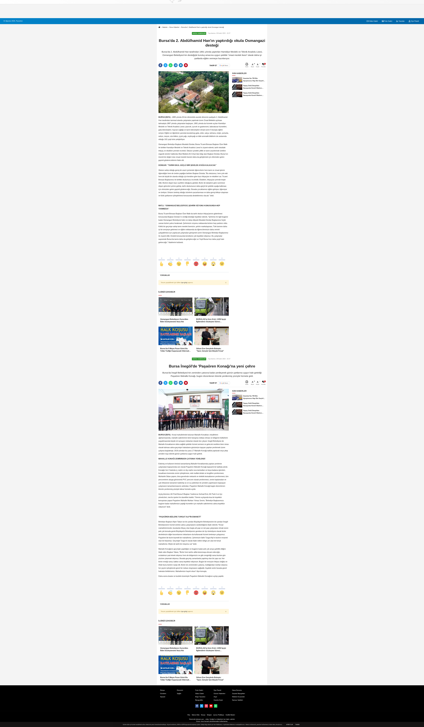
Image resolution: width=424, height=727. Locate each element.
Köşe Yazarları (200, 697)
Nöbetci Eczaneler (238, 697)
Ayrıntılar (289, 724)
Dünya (162, 690)
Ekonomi (180, 690)
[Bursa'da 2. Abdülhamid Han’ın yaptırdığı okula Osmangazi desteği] (193, 92)
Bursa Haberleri (174, 27)
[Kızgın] (196, 260)
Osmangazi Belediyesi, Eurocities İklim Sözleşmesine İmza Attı (174, 320)
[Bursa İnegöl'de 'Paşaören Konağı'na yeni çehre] (193, 409)
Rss (188, 715)
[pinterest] (186, 65)
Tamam (297, 724)
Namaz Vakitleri (237, 700)
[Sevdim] (179, 260)
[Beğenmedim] (187, 260)
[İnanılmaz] (213, 260)
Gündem (163, 693)
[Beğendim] (161, 260)
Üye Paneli (415, 21)
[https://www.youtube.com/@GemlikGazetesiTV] (211, 706)
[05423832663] (215, 706)
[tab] (164, 275)
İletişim (209, 715)
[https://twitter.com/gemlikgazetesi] (201, 706)
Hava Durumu (237, 690)
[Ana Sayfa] (159, 27)
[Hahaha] (205, 260)
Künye (203, 715)
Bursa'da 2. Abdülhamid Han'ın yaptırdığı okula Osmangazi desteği (202, 27)
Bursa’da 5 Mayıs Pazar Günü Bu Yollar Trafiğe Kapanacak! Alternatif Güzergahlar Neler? (175, 350)
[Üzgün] (222, 260)
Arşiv (215, 697)
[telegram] (176, 65)
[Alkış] (170, 260)
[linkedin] (181, 65)
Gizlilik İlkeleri (230, 715)
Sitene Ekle (196, 715)
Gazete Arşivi (218, 700)
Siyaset (162, 697)
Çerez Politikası (218, 715)
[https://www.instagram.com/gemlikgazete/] (206, 706)
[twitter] (166, 65)
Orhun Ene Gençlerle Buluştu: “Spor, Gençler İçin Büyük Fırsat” (210, 350)
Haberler (165, 27)
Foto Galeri (388, 21)
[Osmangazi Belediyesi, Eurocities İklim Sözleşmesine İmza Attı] (175, 306)
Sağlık (179, 693)
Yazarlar (401, 21)
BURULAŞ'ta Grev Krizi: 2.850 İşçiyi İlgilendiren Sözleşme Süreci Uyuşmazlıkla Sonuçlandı (211, 320)
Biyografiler (199, 700)
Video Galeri (373, 21)
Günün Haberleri (219, 693)
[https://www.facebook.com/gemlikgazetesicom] (197, 706)
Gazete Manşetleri (238, 693)
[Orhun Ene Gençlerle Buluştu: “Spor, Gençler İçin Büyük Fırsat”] (211, 336)
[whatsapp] (171, 65)
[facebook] (160, 65)
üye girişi (184, 282)
